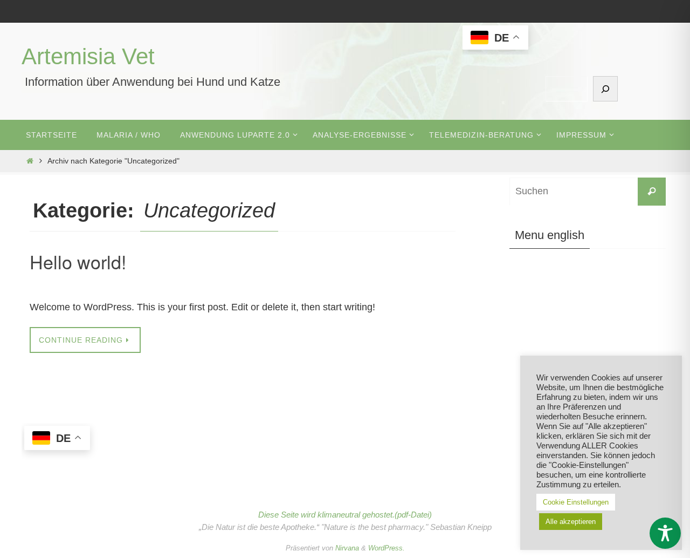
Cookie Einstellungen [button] (576, 502)
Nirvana (347, 548)
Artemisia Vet (88, 56)
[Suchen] (605, 88)
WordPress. (386, 548)
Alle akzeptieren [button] (571, 522)
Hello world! (78, 261)
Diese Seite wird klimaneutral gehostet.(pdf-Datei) (345, 514)
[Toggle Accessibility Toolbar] (665, 533)
